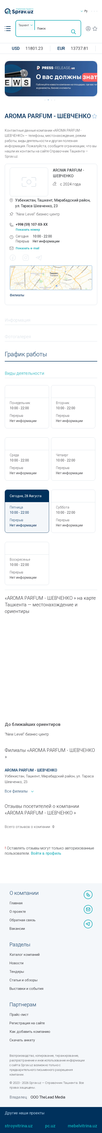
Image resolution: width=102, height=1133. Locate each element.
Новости (16, 963)
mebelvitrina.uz (82, 1125)
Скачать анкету (22, 1040)
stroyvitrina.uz (19, 1125)
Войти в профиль (46, 853)
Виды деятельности (24, 373)
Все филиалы (16, 791)
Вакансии (17, 928)
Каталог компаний (24, 954)
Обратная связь (22, 920)
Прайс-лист (18, 1014)
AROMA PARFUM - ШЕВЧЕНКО (31, 770)
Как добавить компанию (29, 1032)
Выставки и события (26, 989)
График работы (26, 354)
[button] (8, 28)
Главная (16, 903)
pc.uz (50, 1125)
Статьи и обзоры (23, 980)
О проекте (17, 911)
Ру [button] (86, 11)
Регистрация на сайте (27, 1023)
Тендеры (16, 971)
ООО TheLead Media (48, 1097)
